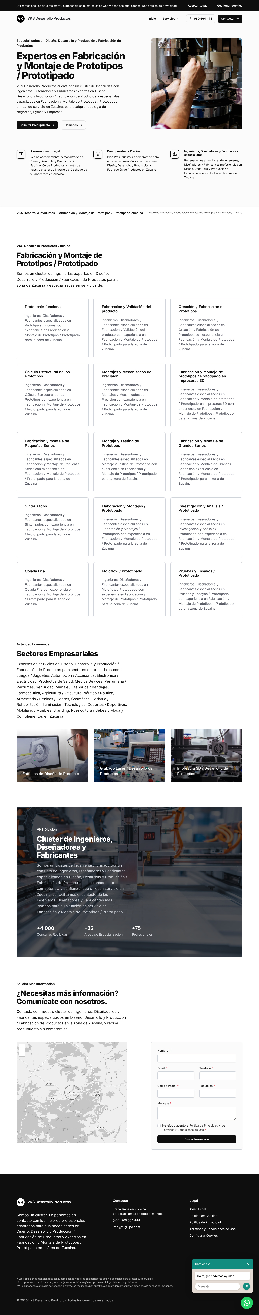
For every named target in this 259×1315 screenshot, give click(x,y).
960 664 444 (203, 18)
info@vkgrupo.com (126, 1227)
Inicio (152, 18)
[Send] (246, 1286)
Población (207, 1085)
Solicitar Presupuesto (35, 125)
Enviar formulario (197, 1139)
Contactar (228, 18)
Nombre (163, 1050)
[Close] (248, 1264)
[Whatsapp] (247, 1303)
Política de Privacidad (203, 1125)
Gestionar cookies (229, 5)
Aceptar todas (197, 5)
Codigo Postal (168, 1085)
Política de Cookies (203, 1216)
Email (162, 1068)
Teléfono (206, 1068)
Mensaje (164, 1103)
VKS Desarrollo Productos (48, 18)
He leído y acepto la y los (193, 1127)
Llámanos (71, 125)
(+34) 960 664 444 (126, 1220)
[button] (72, 1092)
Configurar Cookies (204, 1235)
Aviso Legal (198, 1209)
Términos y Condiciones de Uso (183, 1129)
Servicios (168, 18)
